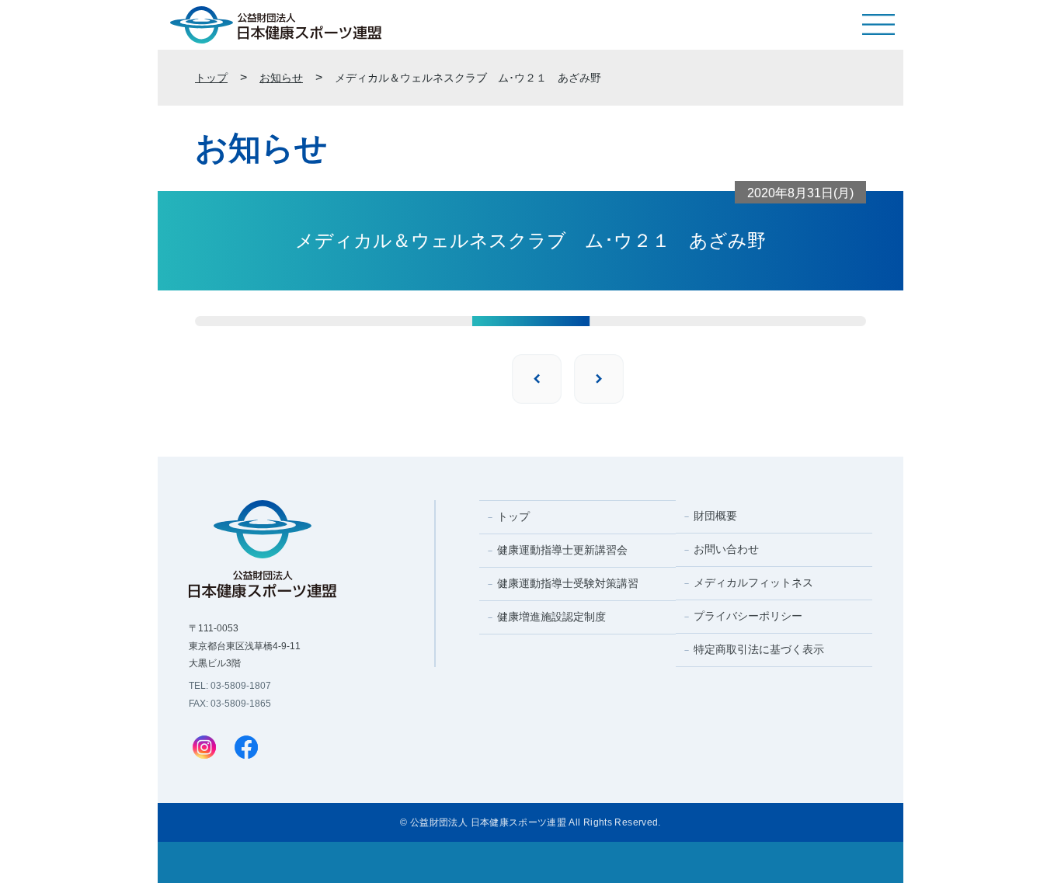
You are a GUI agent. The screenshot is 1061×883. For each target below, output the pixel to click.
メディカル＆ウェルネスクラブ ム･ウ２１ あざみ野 (468, 77)
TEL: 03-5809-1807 (230, 685)
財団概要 (715, 515)
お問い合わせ (726, 549)
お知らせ (281, 77)
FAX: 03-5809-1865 (230, 703)
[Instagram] (204, 749)
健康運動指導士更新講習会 (562, 550)
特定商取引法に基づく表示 (759, 649)
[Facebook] (246, 749)
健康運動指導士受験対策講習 (567, 583)
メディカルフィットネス (753, 582)
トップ (211, 77)
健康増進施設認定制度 (551, 616)
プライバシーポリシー (748, 616)
